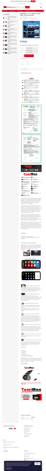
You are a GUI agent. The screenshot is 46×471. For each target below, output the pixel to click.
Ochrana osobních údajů (28, 433)
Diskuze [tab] (24, 69)
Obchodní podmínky (21, 3)
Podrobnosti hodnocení (33, 18)
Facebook (27, 456)
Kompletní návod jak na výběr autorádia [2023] (11, 447)
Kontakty (25, 432)
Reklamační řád (26, 429)
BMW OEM (33, 417)
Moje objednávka (27, 431)
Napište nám (26, 436)
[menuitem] (5, 11)
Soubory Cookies (27, 435)
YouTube (27, 459)
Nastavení (9, 468)
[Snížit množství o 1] (23, 56)
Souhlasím (37, 463)
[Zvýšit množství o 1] (23, 55)
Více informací (25, 465)
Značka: (23, 19)
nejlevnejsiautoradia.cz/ (30, 458)
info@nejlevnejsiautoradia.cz (31, 453)
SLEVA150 (33, 1)
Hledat (27, 7)
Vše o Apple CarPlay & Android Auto (9, 442)
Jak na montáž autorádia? (7, 444)
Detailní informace (23, 58)
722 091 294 (28, 455)
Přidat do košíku (30, 55)
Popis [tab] (21, 69)
